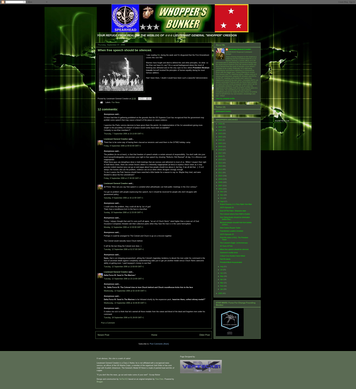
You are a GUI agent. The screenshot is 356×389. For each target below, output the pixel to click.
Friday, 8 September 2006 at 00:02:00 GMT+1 (122, 146)
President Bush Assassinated (231, 262)
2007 (220, 186)
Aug (222, 266)
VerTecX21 (123, 379)
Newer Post (103, 335)
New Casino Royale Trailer (230, 228)
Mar (222, 283)
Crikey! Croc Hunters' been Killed (232, 256)
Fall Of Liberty (225, 259)
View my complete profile (225, 99)
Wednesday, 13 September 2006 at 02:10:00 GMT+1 (125, 291)
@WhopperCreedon (223, 111)
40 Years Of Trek (226, 246)
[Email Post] (101, 102)
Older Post (204, 335)
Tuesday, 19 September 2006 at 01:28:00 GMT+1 (124, 317)
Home (154, 335)
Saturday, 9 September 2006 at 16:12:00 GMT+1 (123, 198)
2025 (220, 127)
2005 (220, 293)
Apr (221, 279)
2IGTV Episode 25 (227, 234)
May (222, 276)
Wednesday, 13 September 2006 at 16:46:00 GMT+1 (125, 303)
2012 (220, 169)
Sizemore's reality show (229, 253)
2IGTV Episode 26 (227, 207)
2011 (220, 173)
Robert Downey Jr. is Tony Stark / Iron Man (236, 204)
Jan (221, 289)
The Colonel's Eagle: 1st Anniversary (234, 243)
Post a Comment (108, 323)
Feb (222, 286)
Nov (222, 195)
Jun (221, 273)
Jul (221, 270)
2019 (220, 147)
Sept (222, 202)
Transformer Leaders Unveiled (231, 231)
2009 (220, 179)
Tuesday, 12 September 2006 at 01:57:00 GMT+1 (124, 249)
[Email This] (139, 98)
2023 (220, 133)
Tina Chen (159, 379)
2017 (220, 153)
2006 (220, 189)
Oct (221, 198)
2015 (220, 159)
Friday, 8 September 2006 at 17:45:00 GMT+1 (122, 178)
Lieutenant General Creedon (116, 139)
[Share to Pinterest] (150, 98)
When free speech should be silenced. (125, 50)
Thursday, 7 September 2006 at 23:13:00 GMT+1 (123, 134)
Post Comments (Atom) (159, 344)
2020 (220, 143)
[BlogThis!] (142, 98)
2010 (220, 176)
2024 (220, 130)
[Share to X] (144, 98)
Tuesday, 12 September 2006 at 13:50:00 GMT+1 (124, 267)
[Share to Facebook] (147, 98)
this (158, 55)
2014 (220, 163)
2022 (220, 137)
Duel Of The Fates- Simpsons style (233, 211)
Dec (222, 192)
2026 (220, 124)
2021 (220, 140)
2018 (220, 150)
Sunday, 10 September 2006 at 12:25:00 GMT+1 (123, 212)
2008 (220, 182)
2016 (220, 156)
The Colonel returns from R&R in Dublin (235, 214)
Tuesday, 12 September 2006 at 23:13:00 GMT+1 (124, 279)
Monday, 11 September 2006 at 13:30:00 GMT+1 (123, 227)
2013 (220, 166)
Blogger (100, 382)
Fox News (116, 102)
